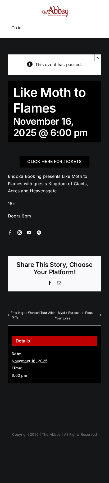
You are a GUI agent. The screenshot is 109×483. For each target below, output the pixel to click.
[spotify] (39, 232)
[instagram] (19, 232)
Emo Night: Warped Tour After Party (33, 314)
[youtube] (29, 232)
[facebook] (10, 232)
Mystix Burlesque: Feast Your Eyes (74, 315)
